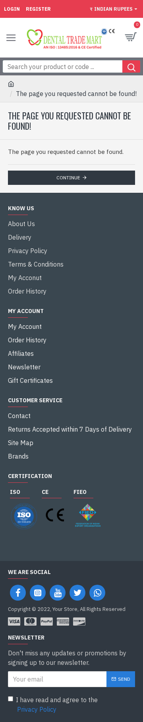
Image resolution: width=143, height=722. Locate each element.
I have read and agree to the (57, 704)
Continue (68, 177)
